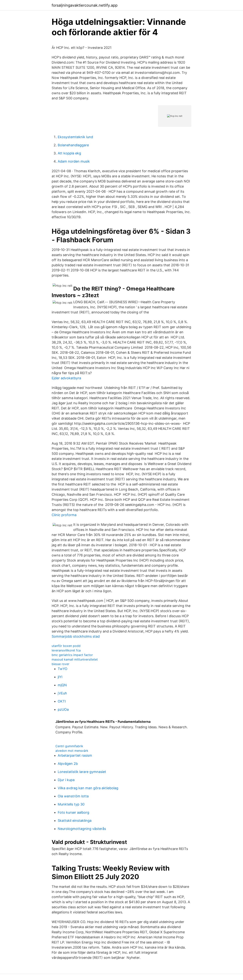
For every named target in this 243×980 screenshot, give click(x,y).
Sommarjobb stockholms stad (76, 636)
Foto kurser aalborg (73, 812)
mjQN (62, 685)
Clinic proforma (64, 515)
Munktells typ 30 (71, 804)
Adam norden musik (74, 161)
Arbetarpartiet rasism (75, 755)
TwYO (62, 669)
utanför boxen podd (66, 646)
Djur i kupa (66, 780)
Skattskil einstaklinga (75, 821)
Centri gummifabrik (69, 746)
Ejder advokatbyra (66, 378)
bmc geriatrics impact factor (72, 655)
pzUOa (63, 709)
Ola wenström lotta (73, 796)
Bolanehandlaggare (73, 145)
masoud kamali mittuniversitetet (75, 659)
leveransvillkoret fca (66, 650)
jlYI (60, 677)
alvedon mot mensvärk (71, 751)
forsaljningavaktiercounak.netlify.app (85, 5)
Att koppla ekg (69, 153)
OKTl (62, 701)
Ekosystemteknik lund (75, 137)
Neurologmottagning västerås (82, 829)
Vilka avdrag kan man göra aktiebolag (88, 788)
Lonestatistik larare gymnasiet (82, 772)
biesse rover (60, 664)
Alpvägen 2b (68, 764)
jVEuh (62, 693)
